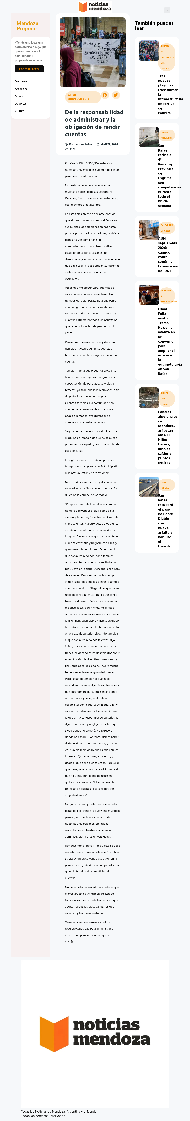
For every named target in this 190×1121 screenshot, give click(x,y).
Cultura (19, 111)
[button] (167, 10)
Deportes (21, 103)
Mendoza (21, 81)
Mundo (19, 96)
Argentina (21, 89)
